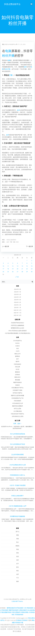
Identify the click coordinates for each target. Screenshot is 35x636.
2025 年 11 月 (17, 313)
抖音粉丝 (19, 620)
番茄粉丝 (17, 372)
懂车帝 (17, 361)
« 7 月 (17, 277)
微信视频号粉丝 (7, 612)
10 (3, 266)
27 (17, 271)
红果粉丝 (17, 374)
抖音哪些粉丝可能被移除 (17, 516)
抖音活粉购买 (17, 400)
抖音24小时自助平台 (10, 44)
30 (31, 271)
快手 (17, 359)
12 (12, 266)
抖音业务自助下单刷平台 (17, 414)
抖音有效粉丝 (17, 364)
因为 (17, 567)
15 (27, 266)
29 (27, 271)
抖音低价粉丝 (19, 614)
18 (8, 269)
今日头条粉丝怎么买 (17, 403)
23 (31, 269)
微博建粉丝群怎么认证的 (17, 328)
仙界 (17, 574)
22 (27, 269)
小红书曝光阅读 (17, 411)
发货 (17, 556)
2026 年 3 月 (17, 302)
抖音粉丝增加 (24, 612)
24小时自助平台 (17, 340)
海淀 (17, 570)
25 (8, 271)
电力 (17, 542)
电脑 (8, 51)
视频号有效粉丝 (17, 382)
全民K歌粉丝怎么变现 (17, 416)
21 (22, 269)
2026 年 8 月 (17, 289)
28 (22, 271)
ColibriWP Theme (17, 601)
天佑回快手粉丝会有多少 (17, 323)
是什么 (17, 531)
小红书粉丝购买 (28, 608)
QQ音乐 (17, 346)
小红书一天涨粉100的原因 (17, 485)
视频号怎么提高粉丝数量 (17, 395)
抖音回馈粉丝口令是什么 (17, 475)
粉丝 (5, 55)
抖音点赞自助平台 (12, 4)
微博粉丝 (17, 356)
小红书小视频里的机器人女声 (17, 506)
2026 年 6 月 (17, 294)
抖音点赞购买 (16, 612)
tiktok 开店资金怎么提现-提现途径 (17, 330)
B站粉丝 (17, 385)
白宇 (17, 563)
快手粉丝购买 (19, 608)
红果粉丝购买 (23, 610)
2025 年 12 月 (17, 310)
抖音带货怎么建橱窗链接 (17, 325)
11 (8, 266)
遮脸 (17, 535)
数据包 (17, 546)
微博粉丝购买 (11, 608)
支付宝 (17, 369)
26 (12, 271)
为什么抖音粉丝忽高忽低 (17, 434)
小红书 (17, 351)
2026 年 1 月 (17, 307)
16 (31, 266)
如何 (25, 67)
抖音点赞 (17, 367)
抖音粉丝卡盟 (19, 622)
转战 (17, 549)
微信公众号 (17, 353)
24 (3, 271)
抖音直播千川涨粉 (17, 390)
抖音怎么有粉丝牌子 (17, 496)
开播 (11, 55)
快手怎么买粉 (17, 408)
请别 (17, 553)
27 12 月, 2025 (21, 44)
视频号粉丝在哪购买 (17, 406)
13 (17, 266)
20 (17, 269)
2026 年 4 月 (17, 299)
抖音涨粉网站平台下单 (17, 398)
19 (12, 269)
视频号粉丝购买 (13, 610)
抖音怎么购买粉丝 (11, 240)
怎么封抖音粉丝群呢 (17, 454)
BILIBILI (17, 343)
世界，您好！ (17, 423)
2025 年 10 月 (17, 315)
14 (22, 266)
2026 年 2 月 (17, 305)
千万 (17, 578)
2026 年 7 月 (17, 292)
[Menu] (31, 4)
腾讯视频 (17, 380)
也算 (17, 560)
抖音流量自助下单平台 (17, 387)
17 (3, 269)
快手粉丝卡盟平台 (17, 393)
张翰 (17, 538)
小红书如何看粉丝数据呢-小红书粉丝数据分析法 (17, 333)
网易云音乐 (17, 377)
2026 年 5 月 (17, 297)
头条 (17, 348)
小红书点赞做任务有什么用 (17, 465)
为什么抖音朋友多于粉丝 (17, 444)
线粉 (17, 581)
